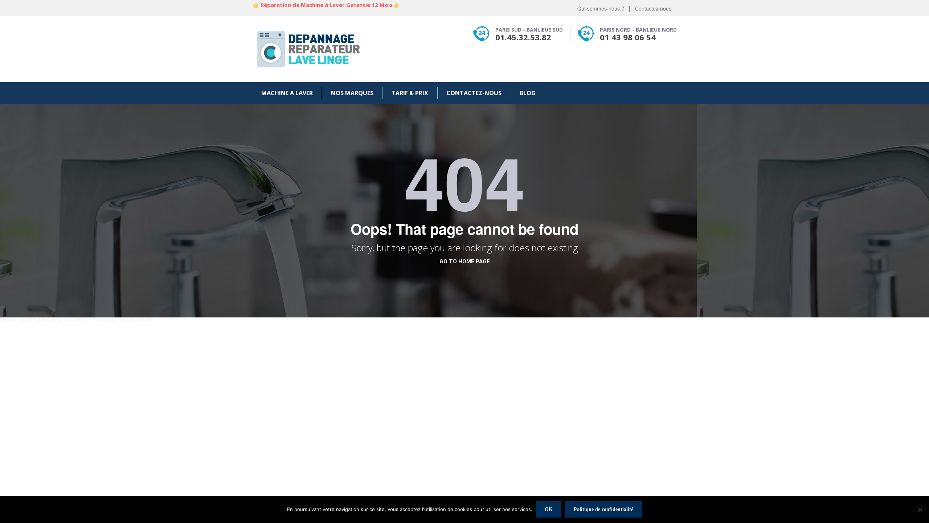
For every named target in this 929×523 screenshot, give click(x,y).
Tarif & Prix (410, 93)
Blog (528, 93)
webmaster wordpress (32, 319)
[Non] (920, 509)
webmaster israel (143, 319)
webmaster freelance (116, 319)
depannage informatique (88, 319)
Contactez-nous (653, 8)
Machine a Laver (287, 93)
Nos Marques (352, 93)
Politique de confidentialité (603, 509)
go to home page (464, 261)
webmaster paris (60, 319)
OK (549, 509)
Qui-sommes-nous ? (600, 8)
